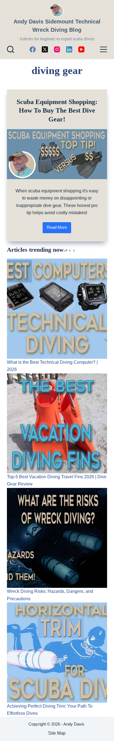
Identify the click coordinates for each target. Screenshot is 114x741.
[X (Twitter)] (45, 49)
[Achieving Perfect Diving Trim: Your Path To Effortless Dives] (57, 652)
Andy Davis (74, 724)
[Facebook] (33, 49)
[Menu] (103, 49)
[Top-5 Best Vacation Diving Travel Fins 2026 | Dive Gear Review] (57, 423)
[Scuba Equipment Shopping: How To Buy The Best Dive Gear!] (57, 154)
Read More (59, 229)
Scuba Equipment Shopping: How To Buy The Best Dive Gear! (57, 110)
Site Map (57, 733)
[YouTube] (81, 49)
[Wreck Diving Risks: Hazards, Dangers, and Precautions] (57, 538)
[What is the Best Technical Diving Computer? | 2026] (57, 309)
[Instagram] (57, 49)
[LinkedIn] (69, 49)
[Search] (10, 49)
